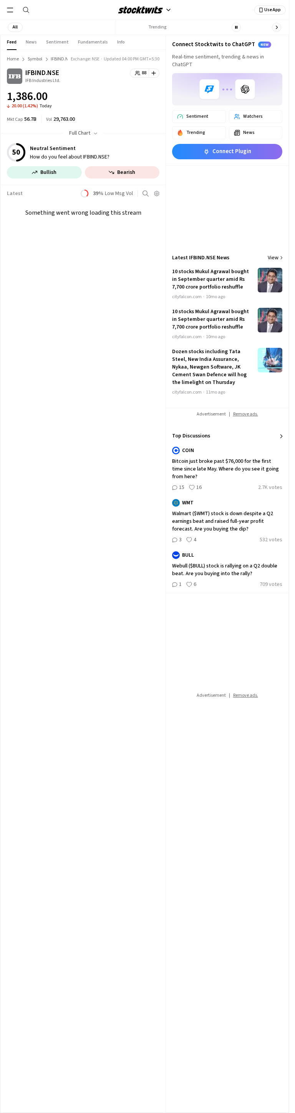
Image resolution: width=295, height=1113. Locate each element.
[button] (15, 27)
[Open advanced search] (146, 193)
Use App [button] (272, 10)
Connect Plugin (231, 151)
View (273, 258)
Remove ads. (245, 414)
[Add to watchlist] (154, 73)
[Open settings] (156, 193)
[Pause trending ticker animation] (236, 27)
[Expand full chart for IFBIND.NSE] (138, 97)
